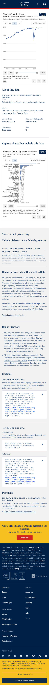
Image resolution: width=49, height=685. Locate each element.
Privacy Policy (20, 669)
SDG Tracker (7, 619)
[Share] (39, 81)
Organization (30, 597)
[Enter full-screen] (44, 81)
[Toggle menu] (4, 4)
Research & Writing (9, 636)
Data (4, 597)
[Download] (34, 81)
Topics (4, 592)
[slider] (17, 72)
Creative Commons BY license (15, 360)
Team (28, 608)
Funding (29, 603)
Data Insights (7, 603)
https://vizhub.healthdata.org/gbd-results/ (20, 511)
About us (29, 592)
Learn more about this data (30, 213)
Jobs (27, 613)
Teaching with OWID (10, 625)
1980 (11, 72)
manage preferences (34, 669)
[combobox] (38, 4)
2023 (43, 72)
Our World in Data (24, 4)
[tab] (5, 23)
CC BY (5, 82)
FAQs (17, 569)
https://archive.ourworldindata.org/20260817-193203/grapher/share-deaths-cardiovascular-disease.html (20, 410)
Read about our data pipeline (13, 315)
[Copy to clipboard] (40, 395)
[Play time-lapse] (5, 73)
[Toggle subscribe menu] (44, 4)
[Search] (38, 4)
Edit (40, 23)
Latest (4, 614)
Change (39, 160)
